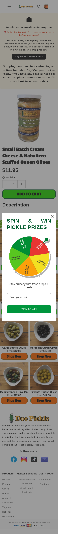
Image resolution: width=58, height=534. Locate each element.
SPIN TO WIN (29, 309)
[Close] (52, 216)
